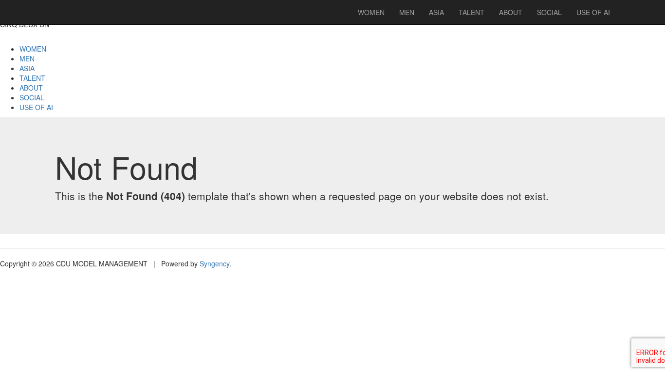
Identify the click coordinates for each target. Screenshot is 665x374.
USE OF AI (36, 107)
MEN (27, 58)
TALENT (32, 78)
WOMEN (32, 49)
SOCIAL (31, 97)
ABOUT (31, 88)
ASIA (27, 68)
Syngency (214, 263)
